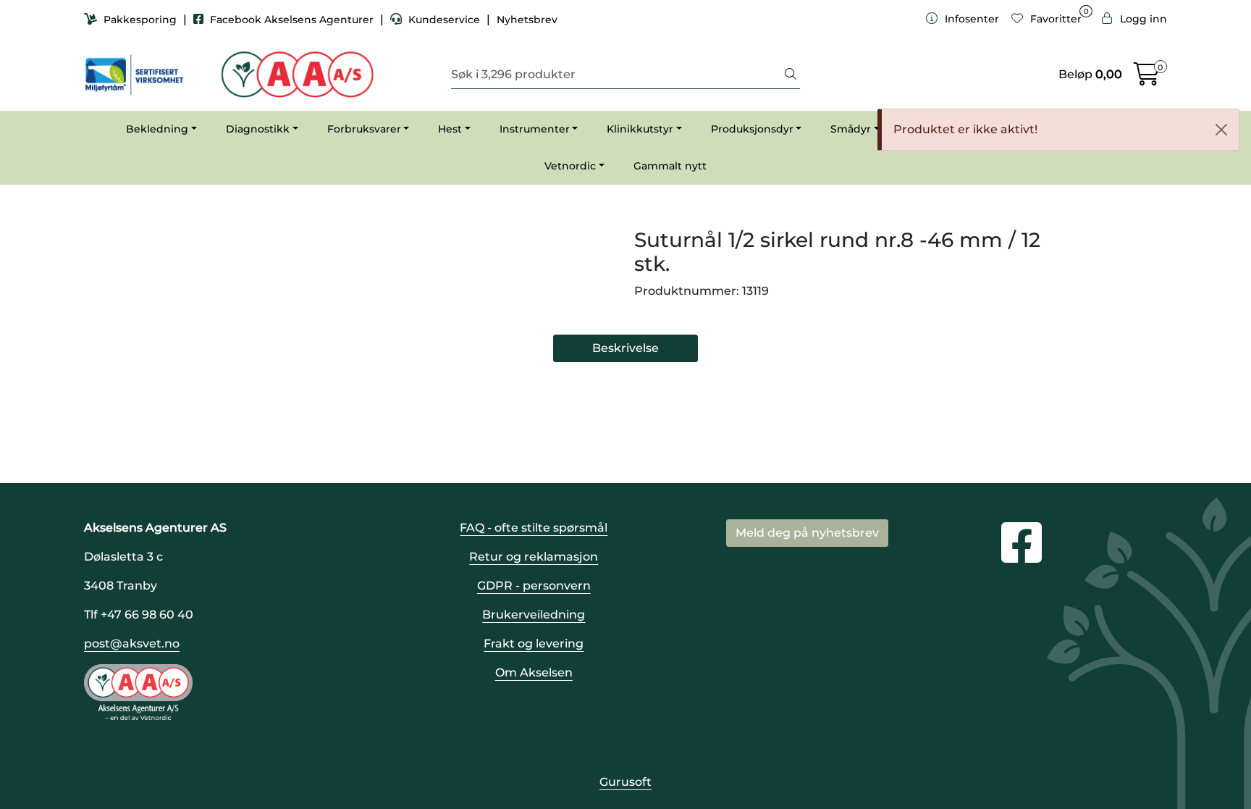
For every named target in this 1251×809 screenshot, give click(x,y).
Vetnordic (570, 165)
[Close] (1221, 129)
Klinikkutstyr (640, 128)
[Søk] (790, 74)
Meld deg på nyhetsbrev (807, 533)
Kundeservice (444, 19)
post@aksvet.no (132, 643)
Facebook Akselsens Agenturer (291, 19)
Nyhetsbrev (527, 19)
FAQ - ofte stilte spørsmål (533, 528)
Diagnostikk (258, 128)
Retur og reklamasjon (533, 556)
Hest (450, 128)
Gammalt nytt (670, 165)
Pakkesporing (140, 19)
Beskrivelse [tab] (625, 348)
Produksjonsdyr (752, 128)
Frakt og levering (534, 643)
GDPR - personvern (534, 585)
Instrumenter (535, 128)
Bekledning (157, 128)
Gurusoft (625, 782)
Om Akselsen (534, 672)
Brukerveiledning (533, 614)
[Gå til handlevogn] (1147, 78)
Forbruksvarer (364, 128)
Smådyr (850, 128)
